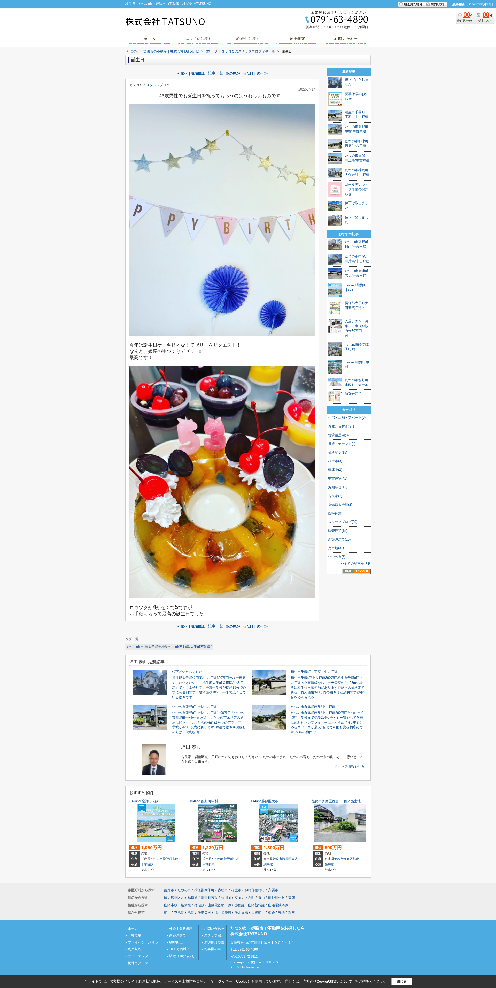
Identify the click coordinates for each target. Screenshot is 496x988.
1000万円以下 (179, 949)
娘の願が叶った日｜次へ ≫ (247, 73)
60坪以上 (176, 942)
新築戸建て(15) (339, 539)
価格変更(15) (337, 452)
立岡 (238, 898)
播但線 (199, 905)
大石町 (250, 898)
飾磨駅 (329, 864)
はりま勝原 (222, 912)
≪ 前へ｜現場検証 (191, 73)
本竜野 (179, 912)
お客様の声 (212, 949)
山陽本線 (170, 905)
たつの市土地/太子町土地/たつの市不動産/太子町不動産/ (169, 647)
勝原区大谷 (290, 859)
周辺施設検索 (214, 942)
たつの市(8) (336, 557)
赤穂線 (240, 905)
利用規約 (134, 949)
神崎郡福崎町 (255, 890)
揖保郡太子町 (204, 890)
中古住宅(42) (337, 478)
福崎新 (193, 898)
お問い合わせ (214, 929)
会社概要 (134, 935)
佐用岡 (226, 898)
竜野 (191, 912)
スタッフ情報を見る (349, 766)
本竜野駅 (147, 864)
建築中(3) (335, 470)
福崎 (281, 912)
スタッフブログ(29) (342, 522)
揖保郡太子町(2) (340, 504)
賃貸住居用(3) (338, 435)
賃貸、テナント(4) (341, 444)
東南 (291, 898)
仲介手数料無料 (181, 929)
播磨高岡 (204, 912)
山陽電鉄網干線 (219, 905)
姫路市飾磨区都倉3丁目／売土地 (336, 801)
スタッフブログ (158, 85)
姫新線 (186, 905)
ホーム (133, 929)
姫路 (271, 912)
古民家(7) (335, 496)
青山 (261, 898)
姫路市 (277, 859)
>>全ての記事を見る (355, 563)
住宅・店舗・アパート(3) (347, 418)
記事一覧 (215, 73)
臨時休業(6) (336, 513)
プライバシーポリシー (144, 942)
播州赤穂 (241, 912)
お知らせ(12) (337, 487)
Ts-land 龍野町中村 (203, 801)
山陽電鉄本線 (278, 905)
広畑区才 (177, 898)
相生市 (236, 890)
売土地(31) (336, 548)
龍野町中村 (231, 859)
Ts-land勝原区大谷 (264, 801)
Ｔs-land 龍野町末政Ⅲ (145, 801)
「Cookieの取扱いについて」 (334, 981)
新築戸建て (177, 935)
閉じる (402, 981)
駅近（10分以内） (182, 956)
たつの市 (156, 859)
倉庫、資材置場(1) (341, 426)
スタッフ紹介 (214, 935)
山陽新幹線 (256, 905)
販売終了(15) (337, 531)
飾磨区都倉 (351, 859)
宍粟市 (273, 890)
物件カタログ (138, 963)
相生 (291, 912)
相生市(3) (335, 461)
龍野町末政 (170, 859)
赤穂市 (223, 890)
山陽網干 (258, 912)
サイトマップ (138, 956)
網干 (167, 912)
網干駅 (268, 864)
